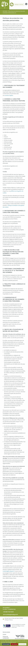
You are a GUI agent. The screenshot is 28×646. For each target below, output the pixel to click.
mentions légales (9, 95)
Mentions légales (6, 632)
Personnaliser (22, 644)
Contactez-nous (11, 609)
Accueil (5, 11)
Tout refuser (14, 644)
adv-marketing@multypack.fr (10, 614)
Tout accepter (6, 644)
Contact (4, 634)
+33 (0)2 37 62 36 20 (8, 612)
